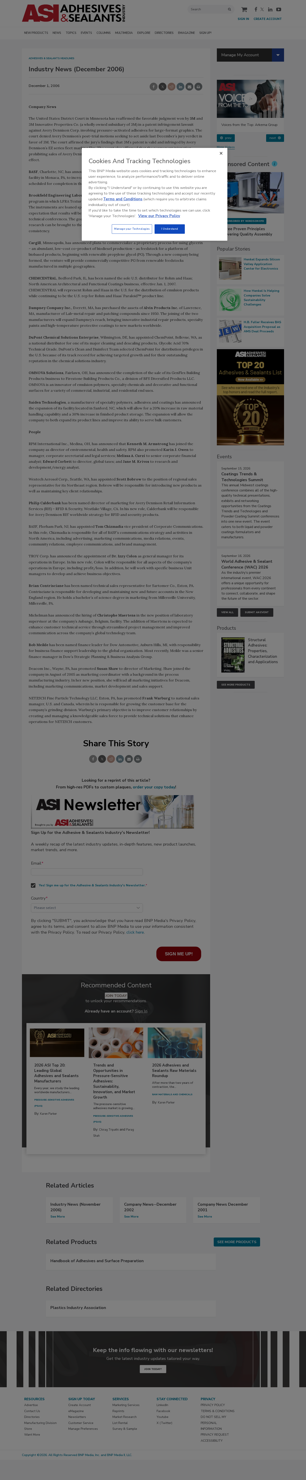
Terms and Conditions (122, 199)
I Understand (169, 229)
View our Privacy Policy (159, 216)
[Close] (221, 153)
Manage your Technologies (132, 229)
